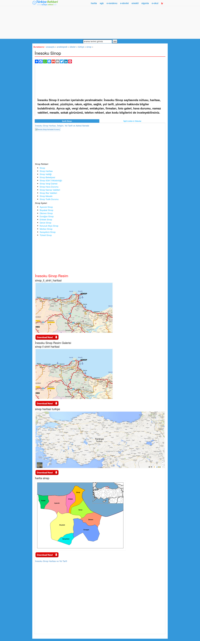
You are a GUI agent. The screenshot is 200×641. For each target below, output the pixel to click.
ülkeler (73, 46)
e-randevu (112, 3)
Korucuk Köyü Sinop (49, 225)
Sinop (42, 167)
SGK (102, 3)
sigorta (145, 3)
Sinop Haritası (46, 170)
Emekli (135, 3)
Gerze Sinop (45, 222)
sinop (88, 46)
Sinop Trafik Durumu (49, 199)
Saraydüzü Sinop (48, 231)
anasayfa (50, 46)
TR (162, 3)
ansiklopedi (62, 46)
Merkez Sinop (46, 228)
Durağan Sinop (47, 216)
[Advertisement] (100, 22)
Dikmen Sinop (46, 213)
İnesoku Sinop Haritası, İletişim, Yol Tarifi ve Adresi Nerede (62, 125)
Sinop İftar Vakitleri (48, 192)
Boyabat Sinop (46, 210)
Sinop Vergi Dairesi (48, 183)
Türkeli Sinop (46, 235)
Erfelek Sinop (46, 219)
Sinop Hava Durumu (49, 186)
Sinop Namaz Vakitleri (50, 189)
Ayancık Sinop (46, 206)
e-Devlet (124, 3)
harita (94, 3)
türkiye (81, 46)
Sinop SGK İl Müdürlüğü (51, 180)
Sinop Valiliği (46, 174)
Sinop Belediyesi (47, 177)
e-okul (155, 3)
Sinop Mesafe (46, 196)
